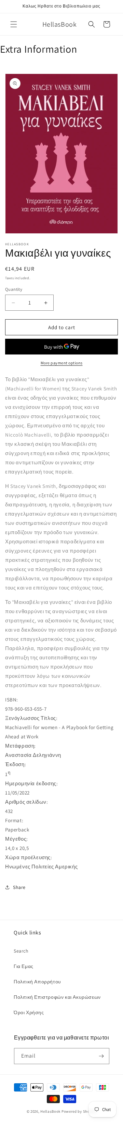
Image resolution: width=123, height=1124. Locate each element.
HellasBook (50, 1111)
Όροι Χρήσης (29, 1012)
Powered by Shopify (79, 1111)
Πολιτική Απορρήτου (37, 982)
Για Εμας (23, 966)
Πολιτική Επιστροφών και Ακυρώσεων (57, 997)
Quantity (13, 289)
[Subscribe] (101, 1056)
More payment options (62, 362)
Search (21, 951)
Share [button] (19, 887)
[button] (13, 24)
